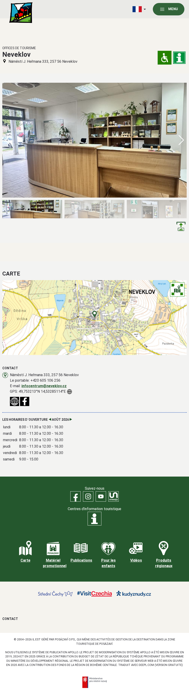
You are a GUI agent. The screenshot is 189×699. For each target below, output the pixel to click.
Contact (10, 619)
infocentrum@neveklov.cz (44, 386)
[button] (181, 140)
